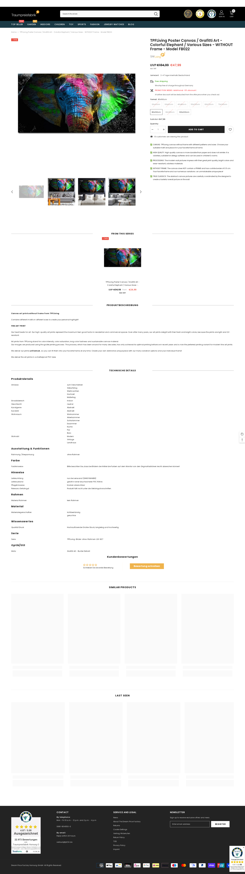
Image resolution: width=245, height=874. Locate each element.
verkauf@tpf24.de (64, 842)
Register (220, 824)
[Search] (110, 13)
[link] (37, 667)
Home (13, 32)
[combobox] (106, 13)
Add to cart (195, 129)
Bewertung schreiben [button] (147, 566)
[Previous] (12, 192)
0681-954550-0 (64, 826)
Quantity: (154, 124)
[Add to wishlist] (230, 129)
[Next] (141, 192)
